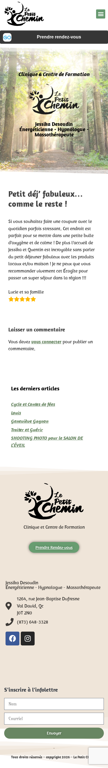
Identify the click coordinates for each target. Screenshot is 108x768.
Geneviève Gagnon (29, 421)
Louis (16, 413)
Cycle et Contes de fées (33, 404)
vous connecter (46, 342)
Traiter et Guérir (27, 430)
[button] (100, 14)
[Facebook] (12, 638)
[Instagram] (28, 638)
